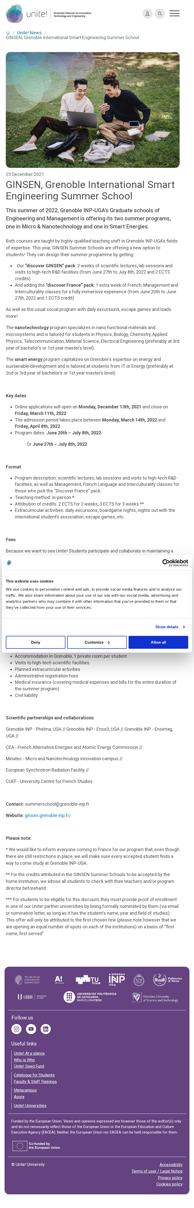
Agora (19, 1096)
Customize (94, 642)
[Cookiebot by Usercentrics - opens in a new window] (166, 563)
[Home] (72, 14)
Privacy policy (170, 1177)
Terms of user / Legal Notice (157, 1171)
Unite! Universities (30, 1105)
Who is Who (24, 1060)
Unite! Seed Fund (29, 1066)
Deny (35, 642)
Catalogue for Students (34, 1075)
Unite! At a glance (29, 1053)
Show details (166, 627)
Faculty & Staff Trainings (35, 1081)
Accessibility (171, 1164)
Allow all (158, 642)
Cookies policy (169, 1184)
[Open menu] (174, 14)
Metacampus (25, 1090)
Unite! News (29, 33)
